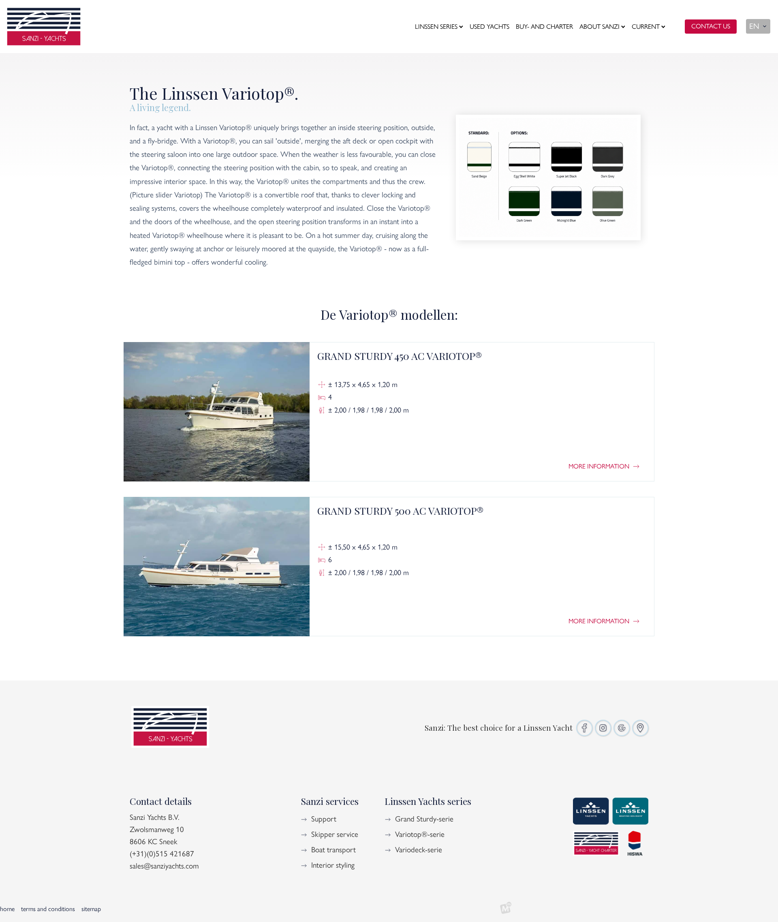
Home (7, 909)
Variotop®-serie (420, 834)
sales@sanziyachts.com (164, 866)
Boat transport (333, 849)
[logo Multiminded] (505, 909)
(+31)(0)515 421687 (162, 853)
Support (323, 819)
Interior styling (333, 865)
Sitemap (91, 909)
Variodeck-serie (418, 849)
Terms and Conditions (48, 909)
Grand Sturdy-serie (424, 819)
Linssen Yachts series (428, 801)
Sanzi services (330, 801)
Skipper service (334, 834)
